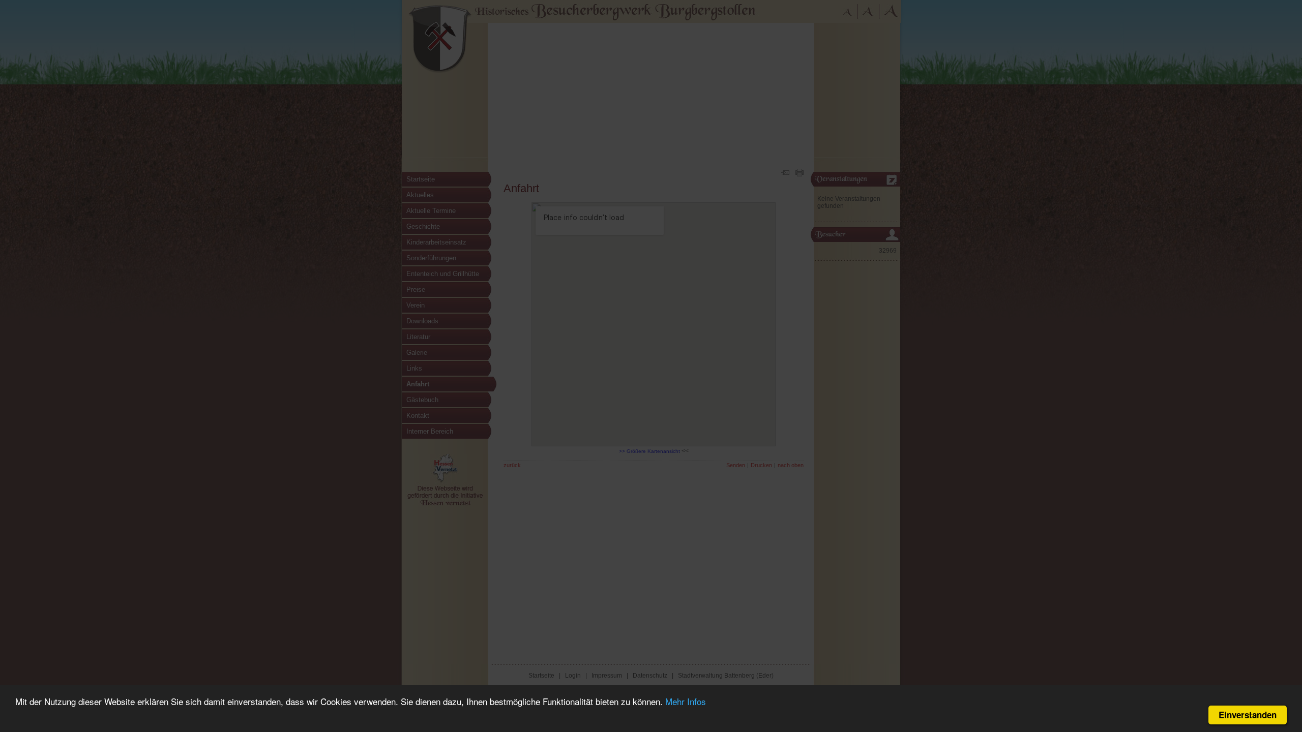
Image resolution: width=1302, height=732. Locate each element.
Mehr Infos (685, 701)
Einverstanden (1248, 715)
